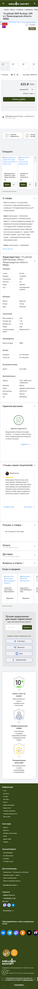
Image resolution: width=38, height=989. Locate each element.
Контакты (6, 793)
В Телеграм (21, 641)
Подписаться (27, 627)
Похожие (32, 24)
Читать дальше (8, 249)
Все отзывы (28, 507)
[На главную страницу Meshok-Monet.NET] (19, 3)
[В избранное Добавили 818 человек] (15, 75)
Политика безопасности (10, 813)
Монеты (5, 827)
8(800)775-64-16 (9, 895)
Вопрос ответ (7, 808)
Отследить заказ (8, 861)
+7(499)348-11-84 (9, 898)
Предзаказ (9, 598)
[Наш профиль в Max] (5, 906)
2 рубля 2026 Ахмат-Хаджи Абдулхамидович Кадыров (9, 590)
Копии (5, 836)
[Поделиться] (16, 75)
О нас (4, 790)
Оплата (5, 802)
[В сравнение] (12, 75)
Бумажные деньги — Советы (11, 875)
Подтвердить (19, 985)
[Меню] (3, 3)
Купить (7, 184)
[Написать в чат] (4, 972)
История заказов (8, 855)
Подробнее (24, 444)
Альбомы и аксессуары (10, 833)
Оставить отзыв (9, 507)
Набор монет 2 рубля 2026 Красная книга (25, 589)
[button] (19, 198)
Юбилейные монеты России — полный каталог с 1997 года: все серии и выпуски (20, 117)
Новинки (5, 842)
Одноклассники (21, 660)
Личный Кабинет (8, 852)
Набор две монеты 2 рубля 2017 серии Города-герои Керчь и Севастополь (9, 175)
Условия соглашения (9, 811)
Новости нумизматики (9, 878)
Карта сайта (6, 816)
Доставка (6, 799)
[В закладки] (14, 185)
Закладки (6, 858)
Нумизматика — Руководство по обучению (16, 872)
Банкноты (6, 830)
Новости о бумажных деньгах (12, 881)
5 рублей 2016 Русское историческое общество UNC (24, 175)
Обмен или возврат (8, 805)
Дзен (21, 654)
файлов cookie (28, 980)
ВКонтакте (21, 647)
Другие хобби (7, 839)
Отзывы (5, 796)
